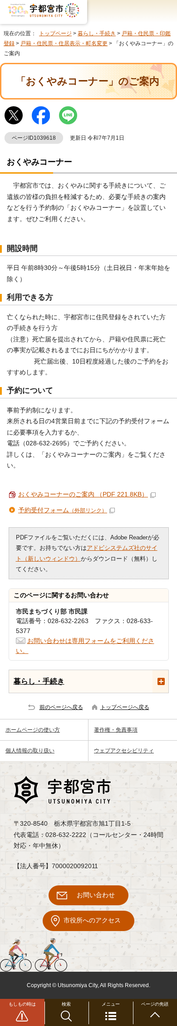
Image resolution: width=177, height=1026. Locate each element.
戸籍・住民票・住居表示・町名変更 (64, 43)
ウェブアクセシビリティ (124, 750)
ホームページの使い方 (32, 730)
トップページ (55, 33)
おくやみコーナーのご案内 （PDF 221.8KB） (83, 494)
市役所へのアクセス (92, 920)
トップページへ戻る (124, 707)
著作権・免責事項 (116, 730)
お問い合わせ (96, 895)
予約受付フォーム (62, 510)
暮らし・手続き (97, 33)
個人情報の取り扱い (29, 750)
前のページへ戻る (61, 707)
